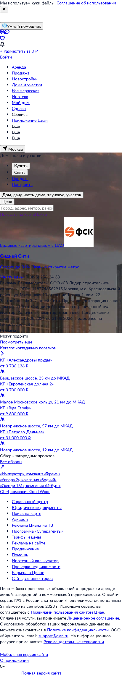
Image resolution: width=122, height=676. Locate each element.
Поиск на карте (26, 513)
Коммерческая (25, 90)
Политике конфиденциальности (78, 630)
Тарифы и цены (26, 537)
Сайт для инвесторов (32, 578)
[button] (61, 261)
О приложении (14, 660)
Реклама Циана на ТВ (32, 525)
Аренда (19, 67)
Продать (20, 178)
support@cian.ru (53, 635)
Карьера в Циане (28, 572)
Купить (21, 165)
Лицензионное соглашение (93, 618)
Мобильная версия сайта (24, 654)
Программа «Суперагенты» (37, 531)
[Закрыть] (4, 9)
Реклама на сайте (28, 543)
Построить (22, 184)
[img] (79, 245)
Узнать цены (12, 277)
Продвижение (25, 549)
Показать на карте (17, 214)
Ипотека (20, 96)
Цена (7, 201)
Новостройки (25, 79)
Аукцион (20, 519)
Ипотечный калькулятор (35, 560)
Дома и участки (27, 84)
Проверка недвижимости (36, 566)
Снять (19, 172)
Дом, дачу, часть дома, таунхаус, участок (41, 194)
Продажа (21, 73)
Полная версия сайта (41, 673)
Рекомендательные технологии (74, 641)
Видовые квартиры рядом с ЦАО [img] (32, 245)
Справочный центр (30, 501)
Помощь (20, 554)
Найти (41, 214)
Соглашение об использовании (86, 3)
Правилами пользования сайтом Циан (67, 612)
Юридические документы (37, 507)
